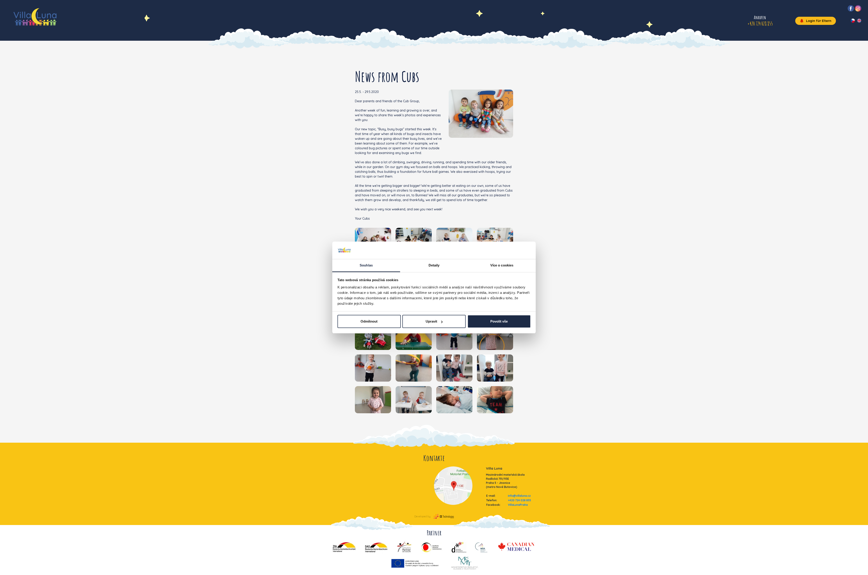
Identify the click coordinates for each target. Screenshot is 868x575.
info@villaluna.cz (519, 495)
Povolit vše (499, 321)
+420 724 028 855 (519, 500)
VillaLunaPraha (518, 504)
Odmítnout (369, 321)
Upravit (431, 321)
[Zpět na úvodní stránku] (35, 17)
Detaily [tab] (434, 265)
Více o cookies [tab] (501, 265)
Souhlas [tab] (366, 265)
